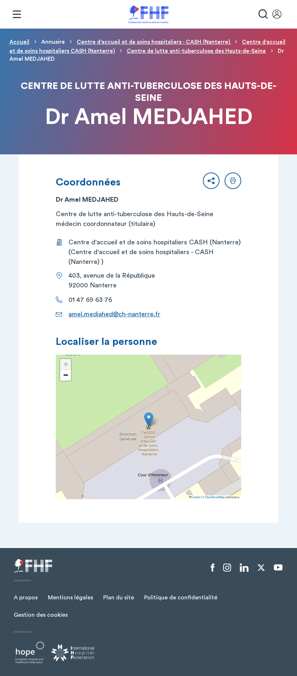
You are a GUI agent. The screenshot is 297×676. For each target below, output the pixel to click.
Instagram (227, 568)
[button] (211, 180)
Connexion (280, 14)
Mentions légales (70, 597)
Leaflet (196, 497)
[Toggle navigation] (16, 14)
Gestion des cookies (41, 615)
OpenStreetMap (214, 497)
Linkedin (244, 568)
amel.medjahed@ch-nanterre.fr (114, 314)
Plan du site (118, 597)
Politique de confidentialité (180, 597)
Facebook (212, 568)
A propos (26, 597)
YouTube (278, 567)
